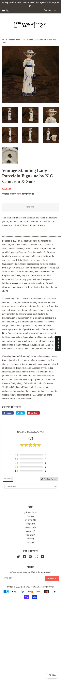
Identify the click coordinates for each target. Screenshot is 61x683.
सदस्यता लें (51, 578)
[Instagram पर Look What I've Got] (36, 557)
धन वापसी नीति (30, 520)
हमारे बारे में (30, 543)
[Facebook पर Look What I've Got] (24, 557)
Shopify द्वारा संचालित (46, 587)
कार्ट (49, 10)
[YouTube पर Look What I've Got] (42, 557)
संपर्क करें (30, 539)
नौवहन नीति (30, 524)
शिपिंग (19, 194)
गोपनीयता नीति (30, 528)
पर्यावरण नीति (30, 531)
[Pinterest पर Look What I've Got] (30, 557)
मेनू (7, 10)
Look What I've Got (29, 587)
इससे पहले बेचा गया (30, 513)
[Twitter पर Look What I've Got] (18, 557)
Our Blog (30, 516)
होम (3, 39)
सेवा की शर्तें (30, 535)
